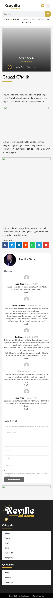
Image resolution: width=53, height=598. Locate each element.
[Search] (48, 14)
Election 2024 (43, 19)
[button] (48, 6)
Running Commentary (19, 305)
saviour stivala (19, 283)
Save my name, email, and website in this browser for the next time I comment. (25, 475)
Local (25, 19)
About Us (8, 577)
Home (7, 572)
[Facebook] (42, 5)
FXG (19, 371)
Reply (26, 292)
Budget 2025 (27, 22)
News (33, 19)
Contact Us (9, 582)
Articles (7, 19)
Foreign (16, 19)
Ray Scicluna (19, 337)
